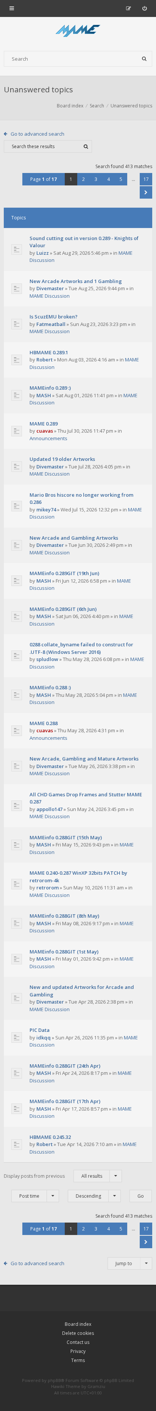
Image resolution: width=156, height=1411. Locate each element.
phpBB (54, 1380)
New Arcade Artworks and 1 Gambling (76, 281)
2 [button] (83, 179)
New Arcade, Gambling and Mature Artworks (84, 758)
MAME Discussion (50, 295)
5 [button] (121, 179)
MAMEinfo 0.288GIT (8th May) (64, 915)
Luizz (42, 252)
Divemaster (50, 288)
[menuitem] (144, 8)
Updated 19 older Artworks (62, 459)
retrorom (47, 887)
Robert (44, 359)
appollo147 (49, 809)
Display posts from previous (53, 1176)
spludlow (47, 659)
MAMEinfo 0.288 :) (50, 687)
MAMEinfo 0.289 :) (50, 387)
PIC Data (40, 1030)
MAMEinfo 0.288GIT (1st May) (64, 951)
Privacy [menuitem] (78, 1351)
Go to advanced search (37, 133)
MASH (43, 395)
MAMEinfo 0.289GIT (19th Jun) (64, 573)
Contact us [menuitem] (78, 1342)
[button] (146, 192)
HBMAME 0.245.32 (50, 1137)
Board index (78, 1324)
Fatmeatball (51, 324)
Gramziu (96, 1386)
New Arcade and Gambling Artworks (74, 537)
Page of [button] (43, 179)
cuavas (44, 430)
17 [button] (146, 179)
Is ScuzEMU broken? (54, 316)
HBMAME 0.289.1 (49, 352)
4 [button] (108, 179)
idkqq (43, 1037)
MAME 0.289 (44, 423)
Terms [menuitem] (78, 1360)
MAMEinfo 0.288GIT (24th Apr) (65, 1065)
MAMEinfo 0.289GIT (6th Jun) (63, 609)
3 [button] (96, 179)
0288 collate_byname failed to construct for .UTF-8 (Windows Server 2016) (81, 648)
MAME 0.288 (44, 723)
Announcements (48, 438)
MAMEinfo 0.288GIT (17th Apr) (65, 1101)
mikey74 (46, 509)
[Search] (144, 58)
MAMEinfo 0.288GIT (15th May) (66, 837)
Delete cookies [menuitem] (78, 1333)
